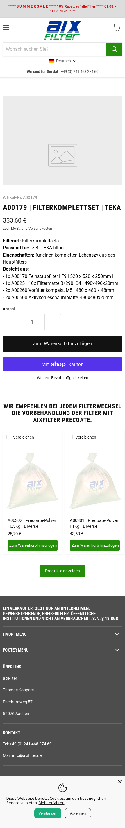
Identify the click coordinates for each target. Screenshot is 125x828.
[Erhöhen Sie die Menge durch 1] (53, 322)
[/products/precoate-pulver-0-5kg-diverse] (32, 480)
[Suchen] (114, 49)
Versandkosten (40, 229)
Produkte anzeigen (62, 571)
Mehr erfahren (52, 802)
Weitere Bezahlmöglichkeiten (62, 377)
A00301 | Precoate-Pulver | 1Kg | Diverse (94, 523)
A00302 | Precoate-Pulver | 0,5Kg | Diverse (32, 523)
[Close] (120, 782)
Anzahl (9, 309)
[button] (62, 61)
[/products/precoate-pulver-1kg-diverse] (95, 480)
